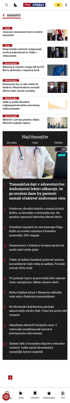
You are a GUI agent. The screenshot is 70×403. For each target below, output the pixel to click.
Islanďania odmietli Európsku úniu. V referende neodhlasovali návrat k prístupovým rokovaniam (33, 329)
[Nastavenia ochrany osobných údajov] (6, 397)
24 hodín (12, 142)
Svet (7, 28)
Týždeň (58, 142)
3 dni (35, 142)
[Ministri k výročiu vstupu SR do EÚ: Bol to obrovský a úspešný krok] (57, 70)
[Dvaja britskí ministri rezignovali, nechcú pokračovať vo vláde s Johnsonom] (57, 53)
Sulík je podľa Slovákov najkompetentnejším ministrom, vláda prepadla (21, 105)
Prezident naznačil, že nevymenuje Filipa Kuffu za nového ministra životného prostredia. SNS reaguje (36, 231)
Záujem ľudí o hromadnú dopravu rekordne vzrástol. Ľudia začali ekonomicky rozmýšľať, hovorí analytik (37, 348)
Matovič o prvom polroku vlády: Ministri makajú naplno (21, 121)
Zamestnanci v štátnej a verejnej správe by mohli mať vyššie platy (36, 248)
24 (58, 4)
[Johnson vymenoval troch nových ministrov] (57, 35)
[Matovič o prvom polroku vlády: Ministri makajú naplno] (57, 122)
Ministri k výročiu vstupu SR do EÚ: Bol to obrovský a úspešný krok (23, 68)
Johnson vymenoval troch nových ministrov (23, 33)
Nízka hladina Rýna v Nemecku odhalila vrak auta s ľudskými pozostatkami (35, 294)
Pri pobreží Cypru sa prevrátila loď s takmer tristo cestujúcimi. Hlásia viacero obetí (37, 280)
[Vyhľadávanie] (6, 5)
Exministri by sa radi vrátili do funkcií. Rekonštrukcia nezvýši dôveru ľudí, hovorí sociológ (21, 87)
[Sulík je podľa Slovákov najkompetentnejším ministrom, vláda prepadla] (57, 105)
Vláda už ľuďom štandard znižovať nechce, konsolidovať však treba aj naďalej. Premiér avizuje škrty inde (37, 264)
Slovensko (11, 63)
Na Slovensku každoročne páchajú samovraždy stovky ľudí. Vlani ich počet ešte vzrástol (38, 311)
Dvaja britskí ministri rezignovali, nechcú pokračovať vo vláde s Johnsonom (22, 52)
